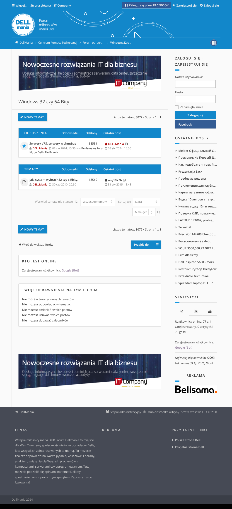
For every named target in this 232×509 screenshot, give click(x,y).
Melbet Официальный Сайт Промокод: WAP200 (197, 151)
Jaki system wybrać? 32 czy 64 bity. (53, 180)
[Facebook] (213, 42)
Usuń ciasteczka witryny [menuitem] (163, 412)
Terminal (184, 227)
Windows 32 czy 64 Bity (43, 102)
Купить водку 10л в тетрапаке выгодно (197, 206)
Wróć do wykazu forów (37, 245)
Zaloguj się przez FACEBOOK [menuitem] (148, 5)
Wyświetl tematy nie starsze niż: (57, 202)
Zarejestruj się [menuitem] (186, 5)
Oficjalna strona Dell (189, 447)
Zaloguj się (187, 58)
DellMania (26, 412)
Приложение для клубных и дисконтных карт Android (197, 185)
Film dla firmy (188, 255)
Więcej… (21, 5)
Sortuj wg (125, 202)
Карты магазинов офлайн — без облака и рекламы (197, 192)
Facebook (185, 124)
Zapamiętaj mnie (191, 107)
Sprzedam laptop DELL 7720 (197, 283)
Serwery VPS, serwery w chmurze (52, 143)
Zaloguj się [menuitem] (211, 5)
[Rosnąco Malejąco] (143, 212)
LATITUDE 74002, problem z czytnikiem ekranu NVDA (197, 220)
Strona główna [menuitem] (40, 5)
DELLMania (39, 148)
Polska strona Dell (188, 440)
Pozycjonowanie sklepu (194, 241)
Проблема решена (192, 178)
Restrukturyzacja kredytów (197, 269)
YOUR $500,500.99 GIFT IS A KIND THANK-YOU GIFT (197, 248)
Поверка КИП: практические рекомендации (197, 213)
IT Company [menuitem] (62, 5)
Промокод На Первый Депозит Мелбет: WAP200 (197, 157)
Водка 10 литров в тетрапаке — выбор (197, 199)
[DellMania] (34, 25)
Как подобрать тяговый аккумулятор (197, 164)
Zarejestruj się (191, 64)
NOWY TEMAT (34, 117)
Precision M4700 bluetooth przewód (197, 234)
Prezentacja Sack (190, 171)
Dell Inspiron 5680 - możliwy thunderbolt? (197, 262)
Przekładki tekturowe (193, 276)
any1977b (115, 180)
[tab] (182, 311)
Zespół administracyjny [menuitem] (125, 412)
